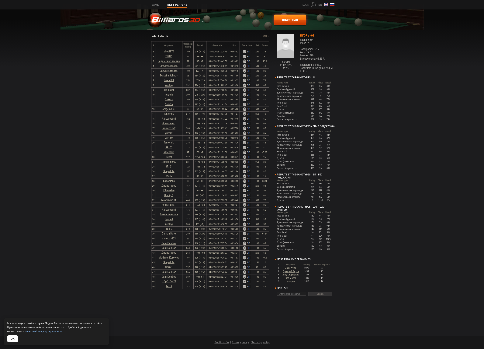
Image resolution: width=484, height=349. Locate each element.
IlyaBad (169, 219)
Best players (177, 4)
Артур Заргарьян (290, 274)
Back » (266, 35)
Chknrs (169, 99)
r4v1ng (169, 85)
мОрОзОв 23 (169, 281)
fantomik (169, 113)
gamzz (169, 133)
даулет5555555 (169, 66)
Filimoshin (169, 190)
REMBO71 (169, 152)
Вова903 (169, 80)
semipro (291, 281)
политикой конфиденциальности (43, 331)
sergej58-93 (168, 109)
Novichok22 (168, 128)
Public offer (222, 342)
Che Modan (290, 278)
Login (305, 4)
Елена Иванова (169, 214)
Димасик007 (168, 162)
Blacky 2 (168, 195)
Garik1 (168, 267)
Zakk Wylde (290, 267)
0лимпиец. (168, 123)
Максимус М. (169, 200)
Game (155, 4)
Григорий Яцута (291, 271)
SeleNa (169, 104)
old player (169, 90)
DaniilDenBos (168, 243)
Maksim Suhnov (169, 75)
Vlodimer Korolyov (169, 257)
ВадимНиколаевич (169, 61)
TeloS (169, 229)
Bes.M (168, 176)
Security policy (260, 342)
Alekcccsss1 (169, 118)
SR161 (168, 147)
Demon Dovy (169, 233)
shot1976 (169, 51)
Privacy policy (240, 342)
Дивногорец (168, 185)
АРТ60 (169, 137)
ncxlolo (169, 94)
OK (13, 338)
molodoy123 (169, 238)
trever (169, 157)
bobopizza (169, 181)
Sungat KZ (169, 171)
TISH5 (168, 56)
